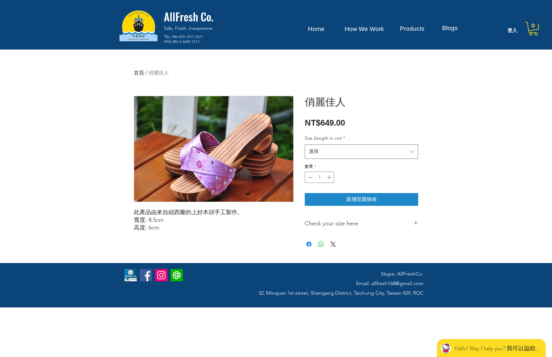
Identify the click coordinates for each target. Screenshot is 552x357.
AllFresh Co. (188, 16)
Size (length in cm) (325, 138)
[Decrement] (309, 177)
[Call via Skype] (133, 295)
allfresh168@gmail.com (397, 283)
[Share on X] (333, 244)
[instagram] (161, 275)
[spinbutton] (319, 177)
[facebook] (146, 275)
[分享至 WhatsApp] (321, 244)
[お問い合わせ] (131, 275)
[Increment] (330, 177)
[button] (533, 28)
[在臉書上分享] (309, 244)
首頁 (139, 73)
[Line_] (177, 275)
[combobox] (361, 151)
